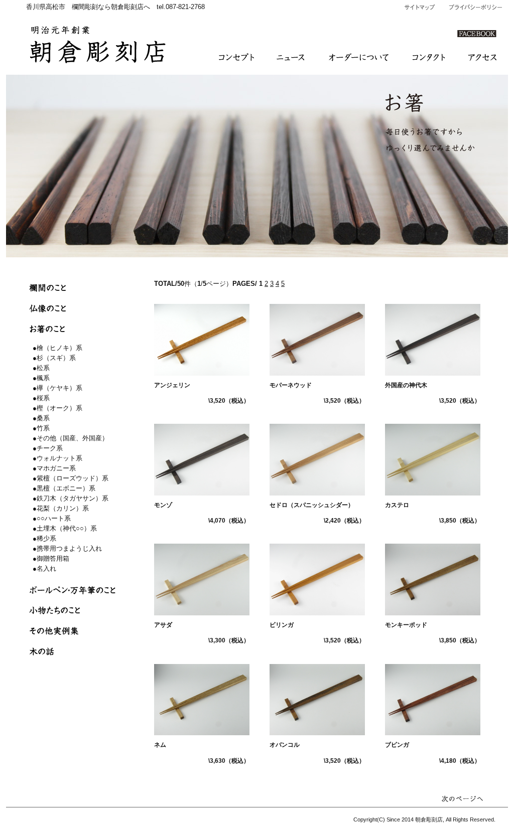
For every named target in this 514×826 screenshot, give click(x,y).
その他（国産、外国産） (72, 438)
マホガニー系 (56, 468)
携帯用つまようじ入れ (69, 548)
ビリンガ (282, 624)
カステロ (397, 505)
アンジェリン (172, 385)
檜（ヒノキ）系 (59, 348)
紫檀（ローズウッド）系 (72, 478)
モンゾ (163, 505)
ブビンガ (397, 744)
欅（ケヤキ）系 (59, 388)
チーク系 (50, 448)
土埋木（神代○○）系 (67, 528)
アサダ (163, 624)
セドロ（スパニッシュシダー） (312, 505)
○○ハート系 (54, 518)
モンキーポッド (406, 624)
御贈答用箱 (53, 558)
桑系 (43, 418)
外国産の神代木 (406, 385)
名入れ (46, 568)
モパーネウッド (291, 385)
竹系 (43, 428)
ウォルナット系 (59, 458)
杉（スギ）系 (56, 358)
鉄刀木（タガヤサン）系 (72, 498)
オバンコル (285, 744)
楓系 (43, 378)
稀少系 (46, 538)
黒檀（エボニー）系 (66, 488)
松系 (43, 368)
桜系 (43, 398)
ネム (160, 744)
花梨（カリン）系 (63, 508)
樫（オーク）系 (59, 408)
